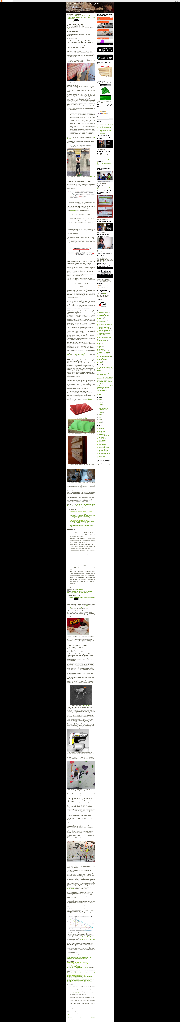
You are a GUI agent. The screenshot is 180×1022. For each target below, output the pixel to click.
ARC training (102, 314)
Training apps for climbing (105, 356)
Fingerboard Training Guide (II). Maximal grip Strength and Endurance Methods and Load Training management (81, 17)
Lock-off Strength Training (104, 330)
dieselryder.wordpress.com (83, 465)
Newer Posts (69, 1017)
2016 (100, 416)
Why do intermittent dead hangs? (74, 966)
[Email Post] (81, 590)
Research (101, 344)
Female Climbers (102, 320)
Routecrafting (102, 446)
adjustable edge (89, 399)
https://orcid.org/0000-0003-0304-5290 (104, 164)
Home (81, 1017)
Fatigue (100, 318)
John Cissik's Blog (103, 438)
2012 (100, 422)
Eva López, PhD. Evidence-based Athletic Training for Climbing (84, 4)
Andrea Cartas (102, 427)
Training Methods (84, 592)
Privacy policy (102, 133)
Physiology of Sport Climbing (105, 337)
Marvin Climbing (102, 441)
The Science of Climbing (104, 451)
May (101, 404)
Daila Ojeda (101, 432)
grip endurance (73, 607)
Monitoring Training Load (104, 333)
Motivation (101, 334)
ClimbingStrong (102, 431)
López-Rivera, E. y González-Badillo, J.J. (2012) (77, 967)
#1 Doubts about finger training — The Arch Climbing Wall (80, 981)
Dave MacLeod (102, 434)
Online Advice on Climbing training (106, 124)
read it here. (69, 28)
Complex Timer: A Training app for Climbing (79, 522)
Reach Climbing (102, 444)
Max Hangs (72, 592)
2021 (100, 399)
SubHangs (77, 592)
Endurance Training (103, 315)
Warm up (101, 362)
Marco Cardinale (102, 440)
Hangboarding (81, 591)
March (101, 412)
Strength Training (103, 353)
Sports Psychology (103, 350)
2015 (100, 417)
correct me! (105, 293)
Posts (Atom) (75, 1019)
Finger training (74, 591)
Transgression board (85, 177)
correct (74, 587)
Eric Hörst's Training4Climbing (105, 435)
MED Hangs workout (79, 354)
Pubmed (100, 443)
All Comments (102, 287)
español (73, 21)
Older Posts (92, 1017)
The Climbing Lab (103, 449)
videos (100, 361)
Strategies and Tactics (104, 352)
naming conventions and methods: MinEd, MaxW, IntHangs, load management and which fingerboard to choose (79, 957)
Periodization (78, 1014)
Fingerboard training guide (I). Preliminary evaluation (81, 597)
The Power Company (103, 450)
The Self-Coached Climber (104, 453)
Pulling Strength (102, 340)
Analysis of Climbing (103, 312)
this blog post (73, 210)
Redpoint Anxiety (103, 341)
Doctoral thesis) (70, 888)
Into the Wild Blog (86, 705)
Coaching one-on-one (103, 126)
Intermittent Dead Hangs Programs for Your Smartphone (82, 521)
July (101, 402)
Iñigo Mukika (101, 437)
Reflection (101, 343)
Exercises (101, 317)
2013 (100, 421)
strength (81, 607)
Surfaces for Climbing (83, 418)
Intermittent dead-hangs (104, 327)
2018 (100, 401)
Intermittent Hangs (86, 605)
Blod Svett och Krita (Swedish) (105, 429)
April (101, 410)
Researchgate (107, 159)
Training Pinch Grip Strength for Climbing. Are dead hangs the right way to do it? (105, 369)
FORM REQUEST (105, 261)
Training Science (102, 454)
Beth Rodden (101, 428)
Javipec (92, 82)
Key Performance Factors (104, 328)
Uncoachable (101, 457)
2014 (100, 419)
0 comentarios (80, 589)
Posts (100, 285)
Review (100, 346)
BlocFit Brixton (107, 257)
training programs (103, 359)
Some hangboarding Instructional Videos (79, 520)
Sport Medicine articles (104, 447)
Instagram (94, 177)
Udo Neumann (102, 456)
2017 (100, 414)
